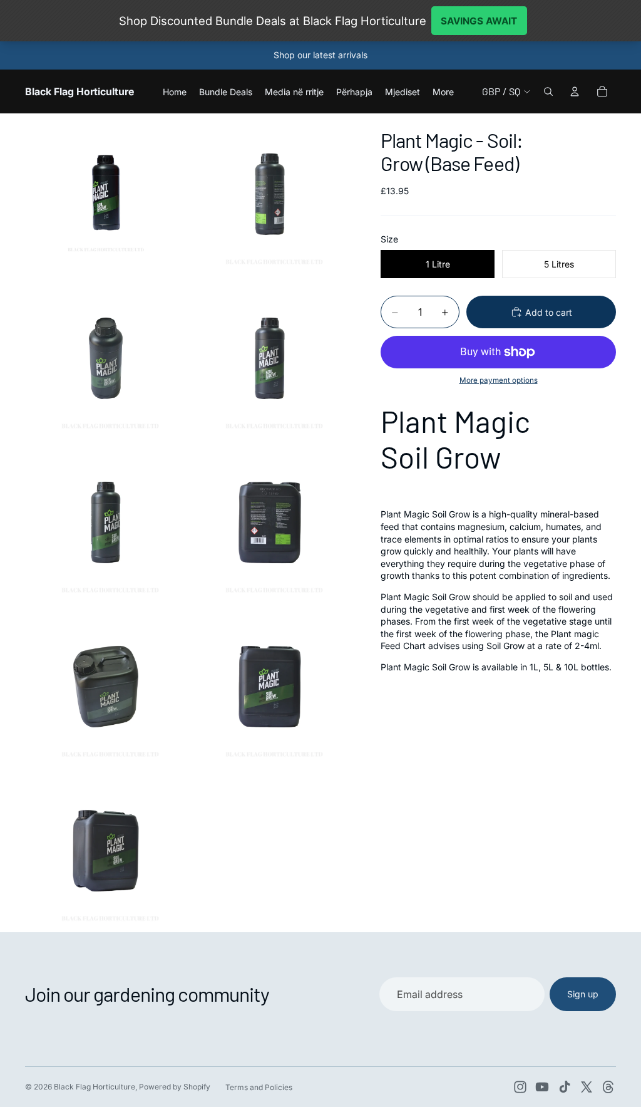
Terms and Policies (258, 1087)
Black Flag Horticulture (94, 1086)
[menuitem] (443, 91)
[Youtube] (542, 1086)
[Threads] (608, 1086)
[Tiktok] (564, 1086)
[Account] (574, 91)
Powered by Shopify (174, 1086)
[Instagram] (520, 1086)
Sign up (582, 994)
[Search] (548, 91)
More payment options (498, 380)
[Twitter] (586, 1086)
